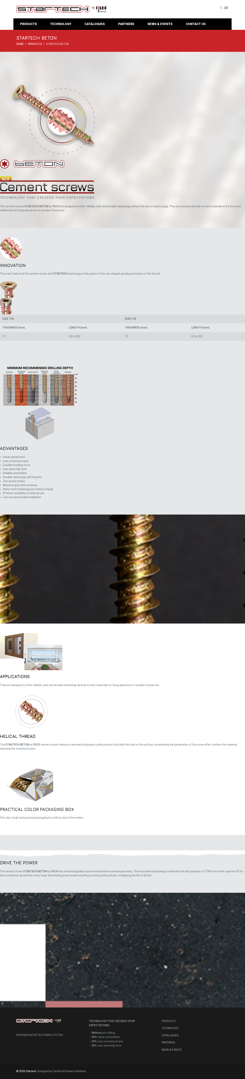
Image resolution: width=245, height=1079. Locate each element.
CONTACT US (196, 24)
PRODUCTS (28, 24)
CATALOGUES (95, 24)
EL (221, 7)
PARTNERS (126, 24)
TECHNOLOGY (60, 24)
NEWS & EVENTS (160, 24)
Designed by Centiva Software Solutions (62, 1071)
